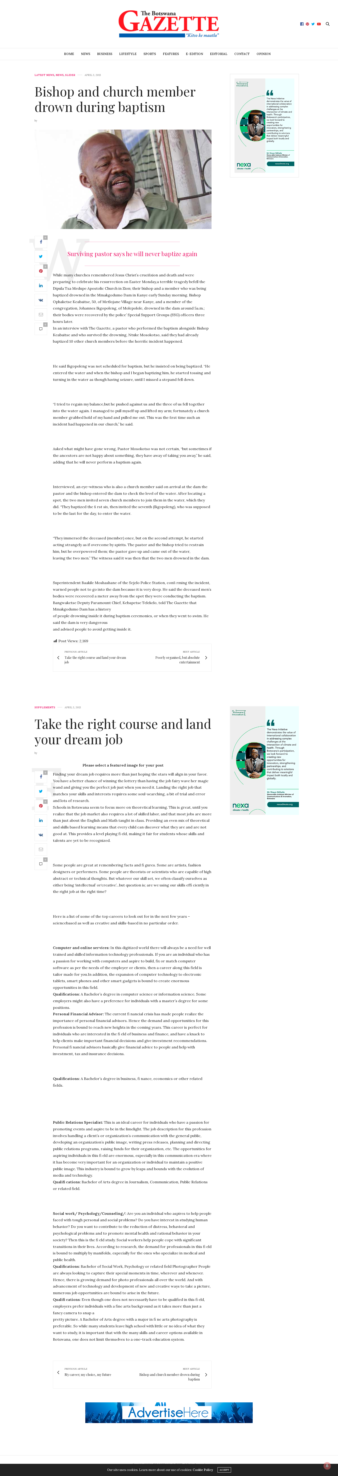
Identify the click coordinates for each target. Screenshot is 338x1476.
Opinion (264, 54)
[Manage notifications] (327, 1466)
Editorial (218, 54)
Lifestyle (128, 54)
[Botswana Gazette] (169, 24)
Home (69, 54)
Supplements (44, 707)
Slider (70, 75)
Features (171, 54)
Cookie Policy (203, 1470)
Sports (149, 54)
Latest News (44, 75)
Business (104, 54)
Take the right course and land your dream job (122, 731)
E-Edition (194, 54)
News (85, 54)
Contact (242, 54)
